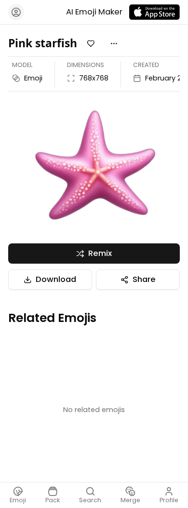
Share (144, 279)
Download (56, 279)
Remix (100, 253)
